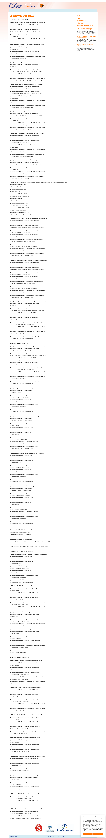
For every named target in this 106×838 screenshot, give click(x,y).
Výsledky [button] (47, 10)
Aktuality (54, 10)
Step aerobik (79, 22)
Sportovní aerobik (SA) (81, 20)
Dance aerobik (80, 23)
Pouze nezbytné (98, 834)
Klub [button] (42, 10)
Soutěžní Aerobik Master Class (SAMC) (85, 25)
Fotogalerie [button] (62, 10)
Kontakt (78, 15)
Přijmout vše (87, 834)
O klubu (78, 17)
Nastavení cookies (13, 836)
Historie (78, 18)
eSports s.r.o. (51, 836)
